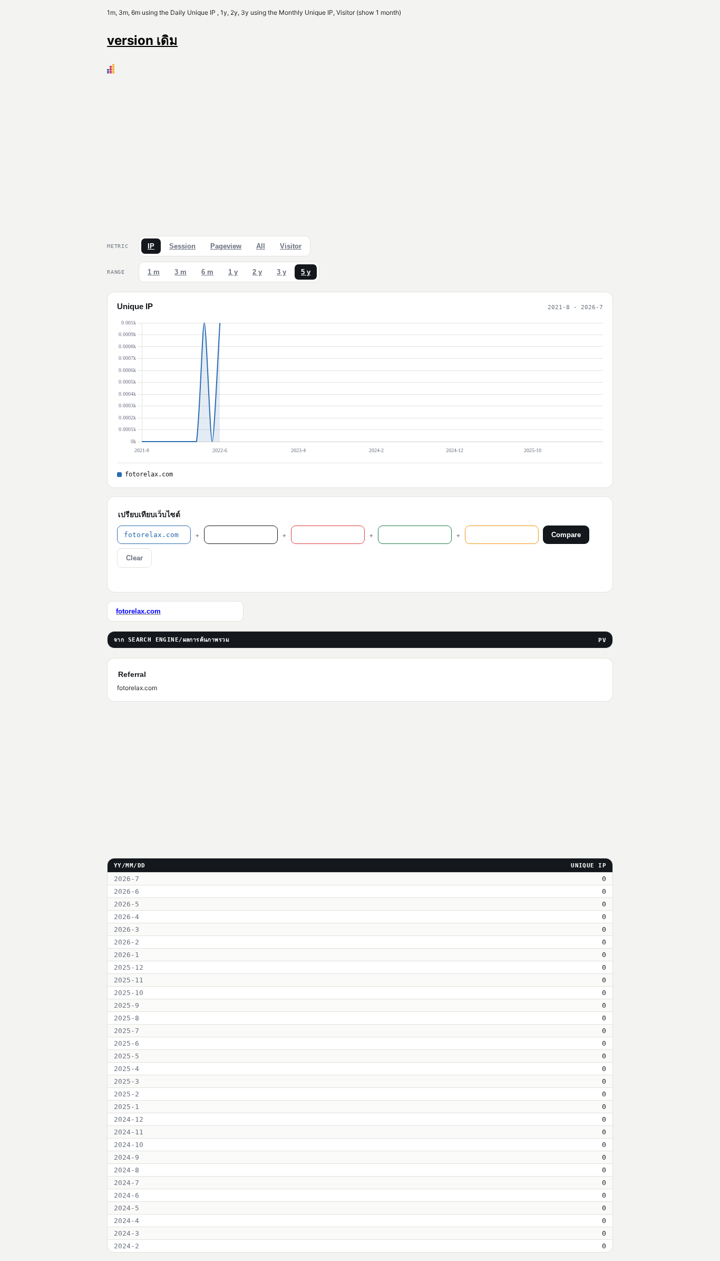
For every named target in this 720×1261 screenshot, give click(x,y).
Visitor (290, 246)
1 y (233, 272)
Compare (566, 535)
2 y (257, 272)
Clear (134, 558)
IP (151, 246)
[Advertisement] (360, 152)
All (260, 246)
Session (182, 246)
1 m (154, 272)
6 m (207, 272)
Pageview (225, 246)
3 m (180, 272)
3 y (281, 272)
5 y (305, 272)
